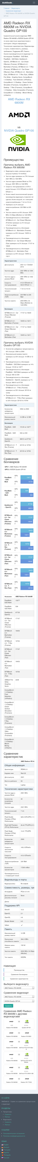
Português (7, 1155)
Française (7, 1150)
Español (6, 1152)
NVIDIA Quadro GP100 (19, 130)
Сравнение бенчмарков (19, 974)
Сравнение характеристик (19, 979)
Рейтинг (7, 1117)
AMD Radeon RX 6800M (19, 101)
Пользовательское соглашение (14, 1133)
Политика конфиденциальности (14, 1136)
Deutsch (6, 1147)
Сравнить (8, 1006)
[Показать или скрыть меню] (34, 2)
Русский (6, 1158)
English (6, 1145)
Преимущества (19, 970)
